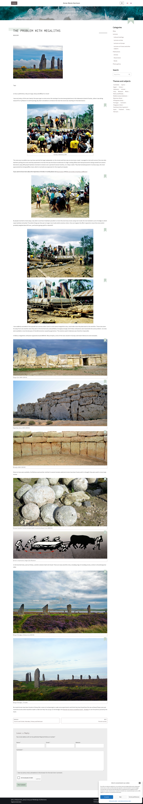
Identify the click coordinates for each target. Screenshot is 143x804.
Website (78, 742)
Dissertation (60, 171)
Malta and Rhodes (118, 94)
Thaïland (121, 109)
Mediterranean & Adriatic (120, 96)
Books (115, 61)
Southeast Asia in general (120, 107)
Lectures (115, 34)
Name (18, 742)
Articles (116, 55)
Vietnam (115, 111)
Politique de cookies (113, 801)
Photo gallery (117, 64)
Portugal (115, 102)
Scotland (32, 85)
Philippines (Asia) (118, 100)
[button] (140, 783)
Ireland (123, 89)
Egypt (115, 87)
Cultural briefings (119, 37)
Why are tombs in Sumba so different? (76, 171)
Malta (26, 85)
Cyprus (123, 85)
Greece (121, 87)
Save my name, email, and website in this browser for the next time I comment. (40, 773)
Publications (116, 51)
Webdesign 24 (36, 799)
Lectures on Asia (118, 40)
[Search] (129, 74)
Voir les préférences (134, 797)
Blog (114, 31)
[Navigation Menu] (122, 3)
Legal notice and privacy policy (124, 801)
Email (48, 742)
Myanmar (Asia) (117, 98)
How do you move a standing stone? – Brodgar (76, 709)
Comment (19, 750)
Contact (14, 3)
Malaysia (120, 91)
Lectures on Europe (119, 43)
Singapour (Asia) (118, 105)
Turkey (128, 109)
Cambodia (116, 85)
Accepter (106, 797)
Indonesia (20, 85)
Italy (114, 91)
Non (120, 797)
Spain (114, 109)
